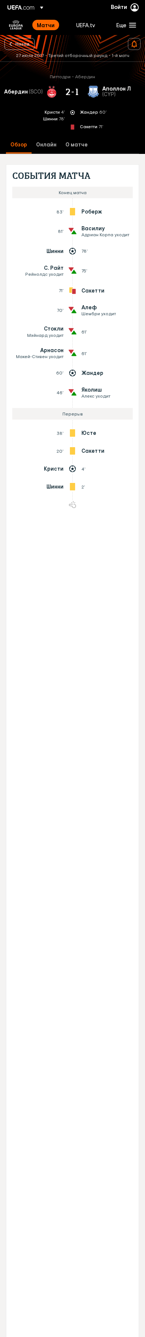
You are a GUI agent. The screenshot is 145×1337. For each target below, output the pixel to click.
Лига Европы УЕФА (16, 24)
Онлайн (46, 145)
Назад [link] (22, 43)
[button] (125, 25)
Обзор (18, 145)
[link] (45, 25)
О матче (76, 145)
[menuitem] (50, 25)
